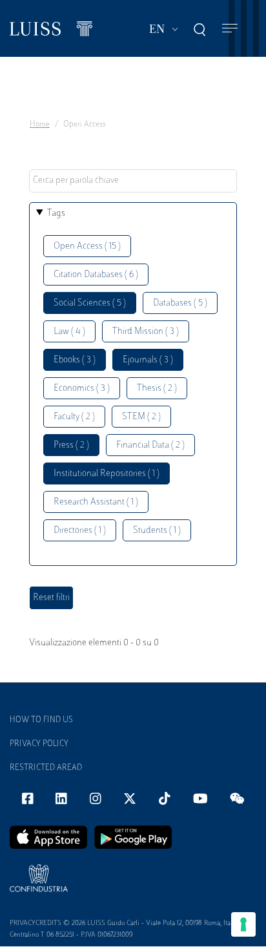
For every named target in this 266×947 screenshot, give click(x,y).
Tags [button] (56, 213)
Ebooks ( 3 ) (75, 360)
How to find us (41, 720)
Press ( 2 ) (71, 445)
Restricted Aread (46, 768)
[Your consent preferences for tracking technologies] (243, 924)
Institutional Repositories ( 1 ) (106, 474)
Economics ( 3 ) (82, 388)
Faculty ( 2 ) (74, 417)
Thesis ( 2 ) (157, 388)
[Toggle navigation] (230, 29)
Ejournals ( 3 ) (148, 360)
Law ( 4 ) (69, 332)
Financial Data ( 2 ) (150, 445)
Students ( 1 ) (157, 531)
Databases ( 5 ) (180, 303)
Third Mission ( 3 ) (145, 332)
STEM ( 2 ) (141, 417)
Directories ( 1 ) (80, 531)
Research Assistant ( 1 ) (96, 502)
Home (40, 125)
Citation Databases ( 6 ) (96, 275)
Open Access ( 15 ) (87, 246)
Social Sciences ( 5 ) (90, 303)
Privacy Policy (39, 744)
